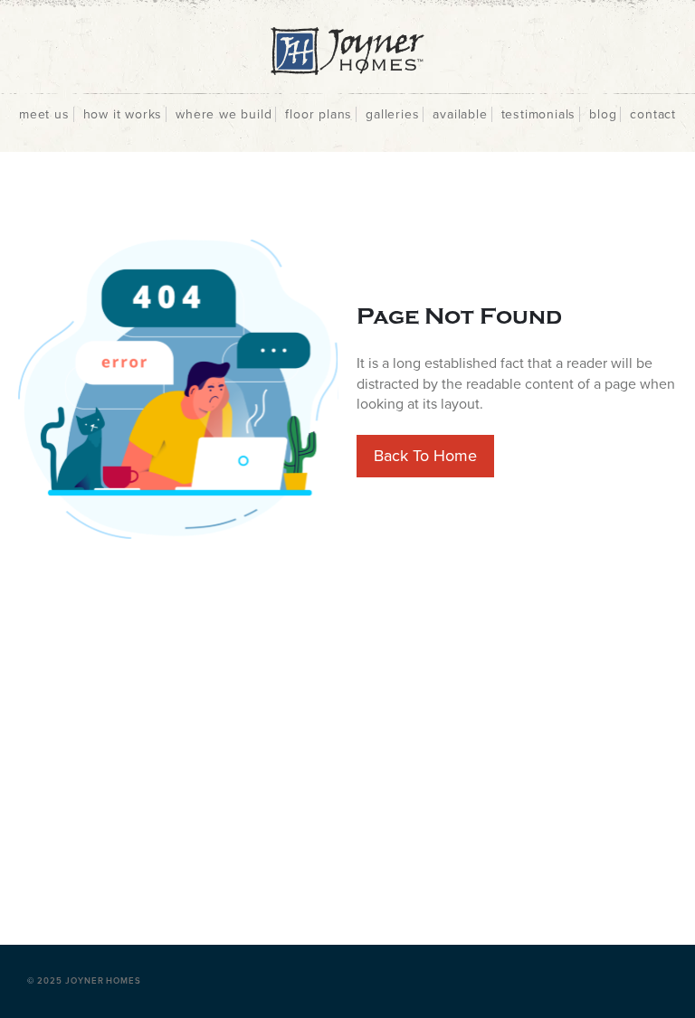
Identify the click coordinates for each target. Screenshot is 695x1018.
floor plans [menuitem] (318, 114)
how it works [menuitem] (123, 114)
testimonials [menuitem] (538, 114)
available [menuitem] (460, 114)
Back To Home (425, 456)
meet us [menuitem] (44, 114)
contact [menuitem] (653, 114)
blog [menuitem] (602, 114)
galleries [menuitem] (392, 114)
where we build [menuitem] (223, 114)
